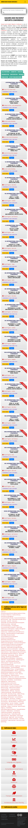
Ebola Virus (22, 676)
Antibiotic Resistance (15, 675)
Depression (17, 676)
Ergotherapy (17, 666)
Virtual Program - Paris (8, 232)
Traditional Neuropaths (16, 714)
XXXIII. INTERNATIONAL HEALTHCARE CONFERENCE (14, 591)
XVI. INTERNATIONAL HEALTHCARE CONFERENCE (14, 321)
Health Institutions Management (7, 630)
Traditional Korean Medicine (6, 712)
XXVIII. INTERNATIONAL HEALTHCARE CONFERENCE (14, 511)
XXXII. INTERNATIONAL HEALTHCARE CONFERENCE (14, 575)
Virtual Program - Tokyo (8, 264)
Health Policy (16, 630)
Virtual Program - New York (9, 248)
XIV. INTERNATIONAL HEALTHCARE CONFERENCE (14, 289)
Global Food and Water (5, 624)
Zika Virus (21, 673)
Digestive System (22, 700)
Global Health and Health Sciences (19, 619)
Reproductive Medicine (12, 695)
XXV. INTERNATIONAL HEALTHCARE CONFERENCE (14, 464)
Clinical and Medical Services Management (9, 636)
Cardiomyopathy (11, 655)
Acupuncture (17, 690)
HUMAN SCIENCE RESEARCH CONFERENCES (9, 2)
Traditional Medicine (5, 690)
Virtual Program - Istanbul (9, 200)
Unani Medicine (17, 710)
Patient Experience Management (18, 650)
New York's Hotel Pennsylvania (10, 137)
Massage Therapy (16, 712)
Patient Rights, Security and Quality (8, 635)
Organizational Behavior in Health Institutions (15, 633)
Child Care (3, 661)
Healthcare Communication (6, 650)
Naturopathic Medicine (16, 692)
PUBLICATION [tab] (5, 77)
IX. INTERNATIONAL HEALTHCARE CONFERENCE (14, 210)
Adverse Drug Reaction (5, 675)
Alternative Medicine (13, 701)
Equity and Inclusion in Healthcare (7, 666)
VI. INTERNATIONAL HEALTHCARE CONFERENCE (14, 162)
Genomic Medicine (17, 679)
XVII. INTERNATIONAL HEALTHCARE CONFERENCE (14, 337)
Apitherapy (12, 690)
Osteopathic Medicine (21, 709)
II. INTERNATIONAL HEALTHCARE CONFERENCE (14, 99)
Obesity (16, 655)
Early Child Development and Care (12, 661)
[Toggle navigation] (25, 2)
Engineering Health (12, 720)
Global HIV (9, 621)
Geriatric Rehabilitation (15, 667)
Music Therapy (20, 715)
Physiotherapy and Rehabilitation (12, 656)
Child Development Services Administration (9, 648)
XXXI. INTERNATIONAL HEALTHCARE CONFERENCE (14, 559)
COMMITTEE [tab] (13, 72)
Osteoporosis (11, 673)
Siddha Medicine (9, 710)
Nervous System (4, 700)
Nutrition (20, 655)
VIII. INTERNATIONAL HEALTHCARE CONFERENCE (14, 194)
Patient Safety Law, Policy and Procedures (17, 652)
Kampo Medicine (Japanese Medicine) (8, 709)
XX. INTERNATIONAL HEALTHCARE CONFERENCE (14, 384)
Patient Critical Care (5, 652)
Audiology (3, 656)
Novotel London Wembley (9, 121)
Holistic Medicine (10, 704)
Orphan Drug (3, 679)
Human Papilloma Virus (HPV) (6, 684)
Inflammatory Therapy (12, 693)
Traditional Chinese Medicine (14, 687)
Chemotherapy (4, 655)
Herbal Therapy (21, 701)
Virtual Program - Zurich (8, 280)
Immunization (3, 621)
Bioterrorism (11, 676)
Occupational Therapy (11, 659)
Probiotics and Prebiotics (13, 718)
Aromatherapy (14, 706)
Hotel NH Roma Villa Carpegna (10, 153)
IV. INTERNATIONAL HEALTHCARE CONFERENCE (14, 130)
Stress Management (5, 698)
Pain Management (4, 673)
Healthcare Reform (11, 681)
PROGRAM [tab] (21, 74)
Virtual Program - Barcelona (9, 184)
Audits (10, 619)
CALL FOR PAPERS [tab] (6, 72)
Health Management (20, 659)
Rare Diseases (4, 678)
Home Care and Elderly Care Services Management (11, 645)
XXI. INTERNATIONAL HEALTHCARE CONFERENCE (14, 400)
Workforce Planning (16, 614)
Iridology (9, 706)
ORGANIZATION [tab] (5, 74)
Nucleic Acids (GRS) (18, 717)
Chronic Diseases (4, 701)
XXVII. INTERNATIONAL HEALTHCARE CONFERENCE (14, 495)
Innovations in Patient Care (6, 614)
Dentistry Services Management (7, 638)
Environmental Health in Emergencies (8, 627)
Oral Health (21, 718)
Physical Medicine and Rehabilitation (8, 658)
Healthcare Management (20, 628)
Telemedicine (3, 647)
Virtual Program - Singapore (9, 343)
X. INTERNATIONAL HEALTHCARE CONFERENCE (14, 226)
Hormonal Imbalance (19, 697)
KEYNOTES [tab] (20, 72)
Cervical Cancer (16, 684)
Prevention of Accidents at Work (15, 686)
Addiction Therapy (20, 693)
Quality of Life (21, 648)
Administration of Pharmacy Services (8, 639)
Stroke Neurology (4, 718)
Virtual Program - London (9, 391)
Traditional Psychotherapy (6, 692)
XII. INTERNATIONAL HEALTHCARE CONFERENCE (14, 257)
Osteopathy (21, 703)
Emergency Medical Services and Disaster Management (12, 641)
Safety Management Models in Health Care (9, 653)
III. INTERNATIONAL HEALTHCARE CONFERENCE (14, 114)
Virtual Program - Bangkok (9, 359)
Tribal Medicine (9, 707)
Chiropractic (3, 710)
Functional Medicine (18, 704)
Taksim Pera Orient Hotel (9, 89)
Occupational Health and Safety (7, 617)
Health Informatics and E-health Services (16, 631)
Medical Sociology (4, 687)
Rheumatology (4, 697)
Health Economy (4, 631)
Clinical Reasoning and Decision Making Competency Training (13, 613)
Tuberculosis (14, 621)
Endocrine (20, 695)
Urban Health (21, 653)
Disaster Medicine (4, 676)
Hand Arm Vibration (5, 686)
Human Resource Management (7, 616)
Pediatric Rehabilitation (5, 667)
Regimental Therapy (5, 715)
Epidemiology (3, 721)
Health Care (3, 611)
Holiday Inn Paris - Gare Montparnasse (12, 105)
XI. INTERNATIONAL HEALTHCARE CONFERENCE (14, 241)
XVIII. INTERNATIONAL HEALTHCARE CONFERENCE (14, 353)
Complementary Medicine (15, 689)
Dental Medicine (4, 720)
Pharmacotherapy (4, 717)
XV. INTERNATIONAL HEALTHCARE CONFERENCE (14, 305)
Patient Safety (19, 627)
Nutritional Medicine (5, 703)
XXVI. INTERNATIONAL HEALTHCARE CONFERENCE (14, 480)
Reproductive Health (20, 720)
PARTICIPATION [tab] (14, 74)
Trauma (16, 673)
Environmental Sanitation (6, 625)
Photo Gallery (5, 94)
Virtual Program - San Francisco (10, 216)
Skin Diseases (12, 698)
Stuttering (11, 662)
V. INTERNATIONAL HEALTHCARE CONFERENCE (14, 146)
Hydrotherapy (4, 706)
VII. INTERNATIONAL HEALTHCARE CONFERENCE (14, 178)
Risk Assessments (4, 619)
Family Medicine (19, 658)
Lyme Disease (22, 670)
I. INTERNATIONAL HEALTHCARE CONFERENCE (14, 83)
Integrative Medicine (5, 689)
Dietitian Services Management (7, 642)
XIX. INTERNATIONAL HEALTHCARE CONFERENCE (14, 368)
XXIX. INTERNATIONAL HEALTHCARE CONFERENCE (14, 527)
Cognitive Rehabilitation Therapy (7, 669)
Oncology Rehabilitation (19, 669)
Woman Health (4, 693)
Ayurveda (11, 703)
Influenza (16, 670)
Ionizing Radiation (15, 625)
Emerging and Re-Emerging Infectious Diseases (17, 678)
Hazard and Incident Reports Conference (11, 24)
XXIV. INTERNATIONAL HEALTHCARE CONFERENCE (14, 448)
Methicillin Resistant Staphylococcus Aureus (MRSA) (11, 672)
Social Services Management (19, 642)
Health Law (3, 633)
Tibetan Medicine (13, 715)
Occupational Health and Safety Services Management (12, 644)
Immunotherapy (4, 695)
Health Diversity (4, 681)
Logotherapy (23, 666)
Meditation (16, 703)
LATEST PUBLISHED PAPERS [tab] (15, 77)
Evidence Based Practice (6, 714)
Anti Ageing (18, 698)
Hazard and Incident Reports (20, 617)
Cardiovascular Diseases (13, 700)
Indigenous (3, 707)
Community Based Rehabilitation (7, 670)
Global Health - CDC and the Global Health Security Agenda (12, 622)
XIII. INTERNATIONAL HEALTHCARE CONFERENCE (14, 273)
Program (11, 94)
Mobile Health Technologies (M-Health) (14, 647)
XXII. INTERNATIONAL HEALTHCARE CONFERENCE (14, 416)
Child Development (4, 662)
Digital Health (11, 717)
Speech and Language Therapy (7, 664)
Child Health (3, 659)
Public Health (13, 624)
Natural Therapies (21, 706)
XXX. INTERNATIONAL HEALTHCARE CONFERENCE (14, 543)
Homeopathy (3, 704)
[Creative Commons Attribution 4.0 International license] (22, 815)
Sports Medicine (10, 679)
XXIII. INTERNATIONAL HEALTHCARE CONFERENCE (14, 432)
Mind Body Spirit (10, 697)
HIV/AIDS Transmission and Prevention (8, 683)
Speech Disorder (17, 662)
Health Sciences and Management (8, 628)
